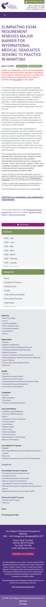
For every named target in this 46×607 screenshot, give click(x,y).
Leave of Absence (8, 360)
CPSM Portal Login (35, 2)
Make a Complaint (8, 398)
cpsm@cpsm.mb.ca (37, 9)
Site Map (23, 604)
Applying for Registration (10, 345)
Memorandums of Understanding (13, 437)
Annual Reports (7, 331)
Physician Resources (9, 476)
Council (4, 321)
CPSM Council (10, 286)
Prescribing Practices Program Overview (16, 473)
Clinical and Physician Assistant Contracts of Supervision (21, 357)
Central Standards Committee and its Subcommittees (20, 381)
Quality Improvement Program (12, 379)
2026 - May (8, 246)
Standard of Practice (13, 282)
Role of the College (8, 318)
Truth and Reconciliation (14, 294)
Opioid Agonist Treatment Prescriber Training (17, 483)
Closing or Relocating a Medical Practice (15, 363)
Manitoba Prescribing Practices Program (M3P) (18, 491)
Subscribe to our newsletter (23, 554)
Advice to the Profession (10, 440)
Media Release (35, 66)
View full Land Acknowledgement (23, 587)
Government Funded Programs (12, 386)
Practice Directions (8, 422)
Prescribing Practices (13, 299)
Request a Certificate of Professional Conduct (17, 355)
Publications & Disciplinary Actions (13, 403)
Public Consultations (9, 432)
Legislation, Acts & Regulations (12, 411)
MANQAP (5, 448)
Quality (7, 290)
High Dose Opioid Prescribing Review (14, 481)
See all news (24, 224)
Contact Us (6, 464)
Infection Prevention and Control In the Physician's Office (21, 458)
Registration (22, 66)
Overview (5, 342)
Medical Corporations (9, 352)
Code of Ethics (7, 429)
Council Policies (7, 424)
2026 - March (9, 254)
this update (17, 80)
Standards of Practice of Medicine (13, 419)
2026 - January (10, 263)
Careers (5, 333)
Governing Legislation (9, 323)
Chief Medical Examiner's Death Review (15, 478)
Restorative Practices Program (12, 376)
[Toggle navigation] (5, 15)
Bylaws (4, 416)
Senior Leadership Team (10, 326)
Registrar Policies (8, 427)
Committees (6, 400)
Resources (6, 456)
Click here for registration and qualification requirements (22, 198)
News (6, 278)
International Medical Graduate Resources (16, 350)
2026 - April (9, 250)
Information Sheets (9, 434)
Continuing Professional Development (15, 384)
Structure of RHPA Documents (12, 414)
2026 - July (8, 238)
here (38, 189)
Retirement (6, 365)
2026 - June (9, 242)
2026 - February (10, 258)
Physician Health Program (13, 497)
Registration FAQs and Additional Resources (17, 347)
